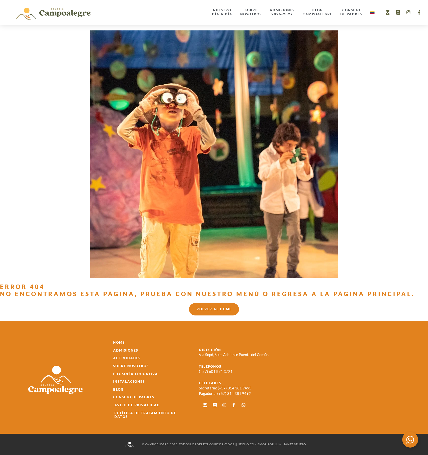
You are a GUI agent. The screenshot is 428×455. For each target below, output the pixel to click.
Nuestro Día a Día (222, 12)
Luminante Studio (290, 444)
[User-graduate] (387, 12)
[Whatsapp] (243, 405)
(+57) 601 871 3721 (216, 371)
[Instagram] (408, 12)
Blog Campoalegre (317, 12)
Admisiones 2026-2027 (282, 12)
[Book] (398, 12)
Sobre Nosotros (251, 12)
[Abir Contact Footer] (410, 440)
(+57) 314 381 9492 (234, 393)
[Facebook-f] (419, 12)
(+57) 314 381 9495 (234, 388)
